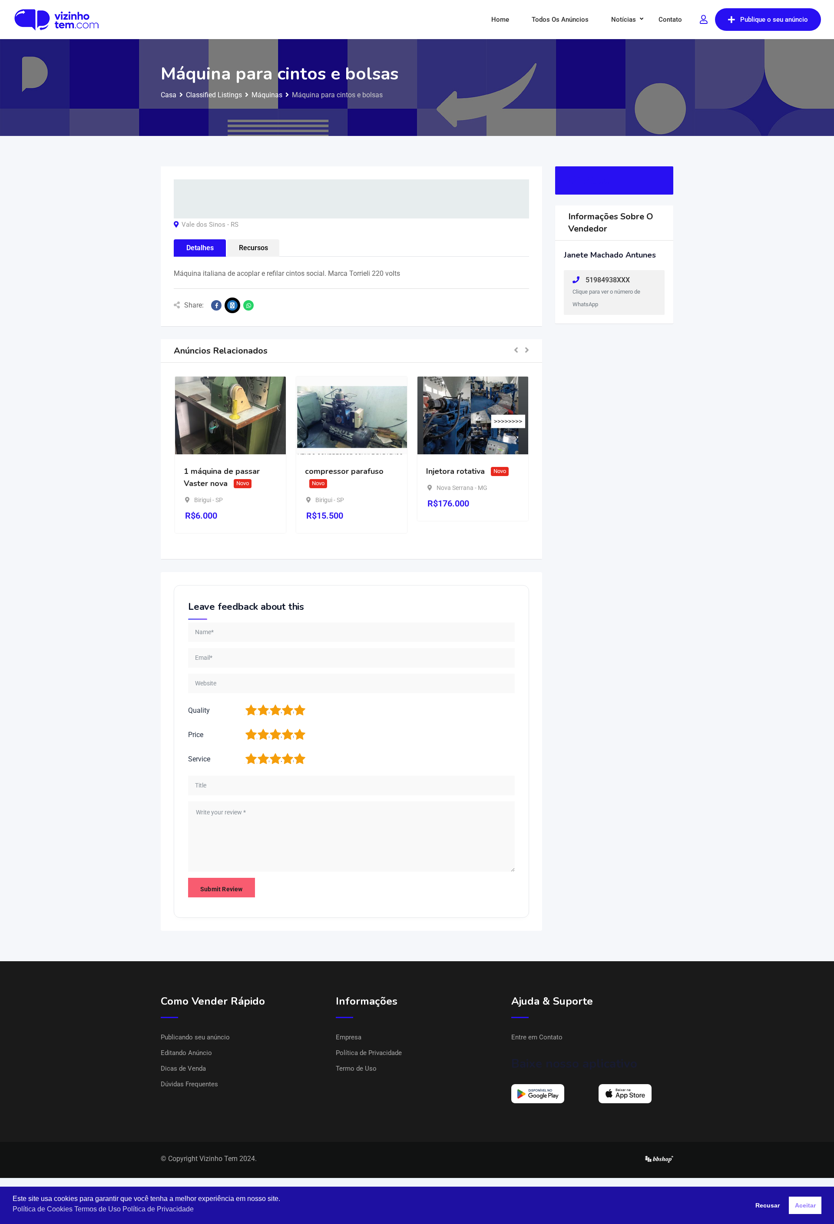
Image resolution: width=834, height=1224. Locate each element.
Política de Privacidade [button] (158, 1209)
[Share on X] (232, 305)
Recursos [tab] (253, 248)
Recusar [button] (767, 1205)
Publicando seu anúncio (195, 1037)
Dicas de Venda (183, 1068)
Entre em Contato (537, 1037)
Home (500, 19)
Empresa (348, 1037)
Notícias (623, 19)
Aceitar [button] (805, 1205)
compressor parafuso (344, 471)
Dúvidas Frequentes (189, 1084)
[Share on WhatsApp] (248, 305)
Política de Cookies (43, 1209)
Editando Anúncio (186, 1053)
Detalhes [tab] (200, 248)
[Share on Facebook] (216, 305)
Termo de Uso (356, 1068)
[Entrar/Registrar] (704, 19)
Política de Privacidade (369, 1053)
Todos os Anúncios (560, 19)
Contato (670, 19)
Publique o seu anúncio (774, 19)
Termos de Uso (97, 1209)
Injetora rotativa (455, 471)
